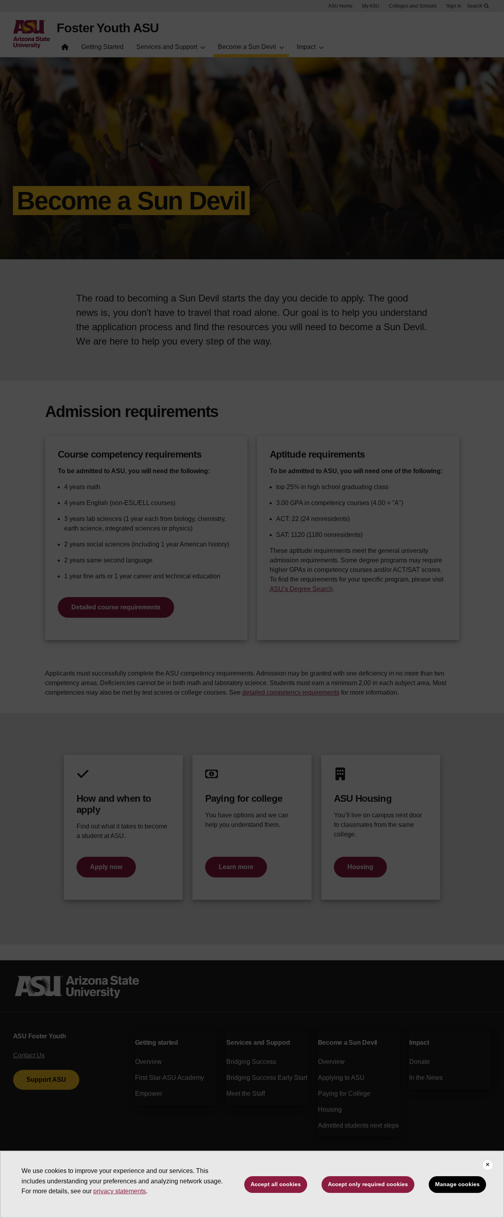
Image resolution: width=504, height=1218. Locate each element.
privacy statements (119, 1191)
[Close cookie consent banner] (487, 1165)
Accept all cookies (276, 1184)
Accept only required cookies (368, 1184)
